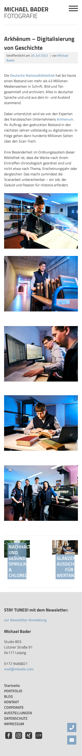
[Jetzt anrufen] (71, 727)
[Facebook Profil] (9, 737)
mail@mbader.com (18, 669)
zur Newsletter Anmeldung (25, 620)
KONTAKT (11, 702)
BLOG (8, 696)
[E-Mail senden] (71, 740)
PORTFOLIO (13, 691)
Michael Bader (26, 11)
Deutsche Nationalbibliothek (32, 75)
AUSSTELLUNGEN (18, 713)
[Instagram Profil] (19, 737)
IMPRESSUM (14, 724)
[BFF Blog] (38, 737)
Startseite (12, 685)
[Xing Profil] (29, 737)
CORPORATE (14, 707)
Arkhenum (65, 119)
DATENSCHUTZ (16, 718)
